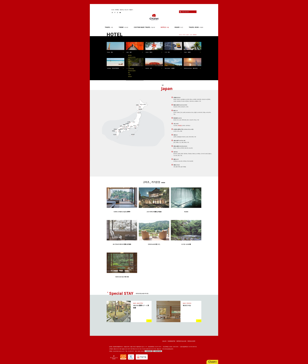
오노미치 (191, 148)
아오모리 (175, 107)
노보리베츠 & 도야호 (184, 99)
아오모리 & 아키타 (131, 57)
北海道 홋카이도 (177, 97)
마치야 (183, 136)
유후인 (179, 153)
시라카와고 (187, 125)
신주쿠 (174, 112)
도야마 (183, 125)
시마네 (178, 148)
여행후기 (131, 9)
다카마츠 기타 (186, 161)
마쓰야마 (191, 161)
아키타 (179, 107)
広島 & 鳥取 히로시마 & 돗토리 (180, 146)
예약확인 (117, 9)
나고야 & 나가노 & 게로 (133, 65)
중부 (177, 166)
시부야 (178, 112)
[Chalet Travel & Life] (154, 17)
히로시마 (186, 148)
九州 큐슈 (175, 152)
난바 (174, 142)
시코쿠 (129, 74)
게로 (181, 131)
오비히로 (179, 101)
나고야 (174, 131)
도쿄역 (184, 112)
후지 (188, 120)
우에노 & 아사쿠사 (207, 112)
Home (180, 34)
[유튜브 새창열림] (120, 12)
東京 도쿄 (175, 110)
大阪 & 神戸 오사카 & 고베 (179, 140)
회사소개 (126, 9)
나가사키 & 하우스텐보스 (206, 153)
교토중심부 (179, 136)
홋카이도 (130, 55)
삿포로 (174, 99)
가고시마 (175, 155)
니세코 (174, 101)
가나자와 (175, 125)
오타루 (178, 99)
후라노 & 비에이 (193, 99)
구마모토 (190, 153)
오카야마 (182, 148)
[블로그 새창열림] (112, 12)
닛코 (180, 120)
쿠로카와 (185, 153)
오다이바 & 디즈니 (190, 112)
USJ (180, 142)
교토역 (174, 136)
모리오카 (183, 107)
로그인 (112, 9)
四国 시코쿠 (176, 159)
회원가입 (122, 9)
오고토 (186, 136)
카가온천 (180, 125)
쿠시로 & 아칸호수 (185, 101)
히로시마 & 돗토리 (131, 70)
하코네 (174, 120)
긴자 (181, 112)
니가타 (186, 107)
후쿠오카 (175, 153)
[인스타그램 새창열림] (117, 12)
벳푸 (182, 153)
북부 (179, 166)
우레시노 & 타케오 (196, 153)
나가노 (178, 131)
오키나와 (130, 76)
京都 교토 (175, 135)
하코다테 (199, 99)
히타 (179, 155)
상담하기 (214, 362)
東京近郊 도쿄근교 (177, 118)
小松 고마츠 (176, 123)
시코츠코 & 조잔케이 (205, 99)
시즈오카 (191, 120)
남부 (182, 166)
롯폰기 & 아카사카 (198, 112)
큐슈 (129, 72)
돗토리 (174, 148)
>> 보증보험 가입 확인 (157, 351)
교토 (129, 67)
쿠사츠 (195, 120)
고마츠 (129, 63)
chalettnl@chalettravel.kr (119, 351)
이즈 (178, 120)
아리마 (185, 142)
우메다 (177, 142)
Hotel (184, 34)
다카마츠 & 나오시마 (177, 161)
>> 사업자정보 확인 (148, 351)
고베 (182, 142)
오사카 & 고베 (131, 69)
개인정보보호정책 (191, 341)
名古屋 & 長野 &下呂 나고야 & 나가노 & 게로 (183, 129)
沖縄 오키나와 (176, 165)
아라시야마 (191, 136)
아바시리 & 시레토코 (194, 101)
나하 (174, 166)
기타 (200, 101)
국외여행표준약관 (171, 341)
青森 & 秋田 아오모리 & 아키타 (180, 105)
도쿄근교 (130, 61)
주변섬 (184, 166)
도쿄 (129, 59)
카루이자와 (184, 120)
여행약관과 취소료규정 (181, 341)
